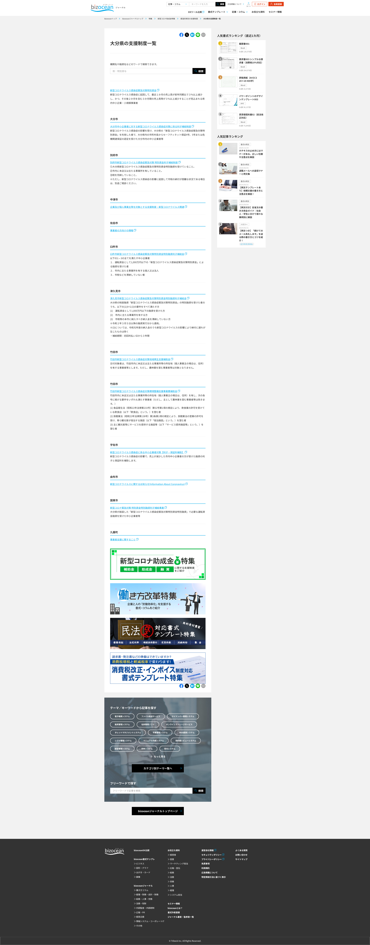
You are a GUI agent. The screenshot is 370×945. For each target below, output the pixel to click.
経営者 (173, 854)
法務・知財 (141, 903)
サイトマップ (241, 859)
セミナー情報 (275, 11)
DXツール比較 (195, 11)
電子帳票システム (122, 716)
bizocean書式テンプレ (144, 859)
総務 (172, 872)
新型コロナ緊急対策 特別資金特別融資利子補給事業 (137, 507)
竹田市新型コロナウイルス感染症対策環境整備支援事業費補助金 (143, 391)
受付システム (169, 748)
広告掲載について (235, 4)
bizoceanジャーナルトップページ (158, 811)
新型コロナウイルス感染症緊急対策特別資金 (133, 90)
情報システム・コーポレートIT (150, 921)
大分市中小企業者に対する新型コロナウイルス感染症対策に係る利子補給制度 (150, 126)
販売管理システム (122, 724)
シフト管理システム (123, 740)
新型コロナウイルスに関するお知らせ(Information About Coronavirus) (147, 484)
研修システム (147, 748)
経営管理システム (122, 748)
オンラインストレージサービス (179, 724)
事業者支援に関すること (123, 539)
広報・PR (140, 912)
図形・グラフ (142, 867)
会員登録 (278, 4)
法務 (172, 877)
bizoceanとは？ (175, 908)
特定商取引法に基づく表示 (213, 877)
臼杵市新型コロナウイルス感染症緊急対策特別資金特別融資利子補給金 (147, 254)
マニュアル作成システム (153, 740)
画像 (138, 876)
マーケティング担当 (179, 863)
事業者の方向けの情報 (121, 230)
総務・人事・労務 (144, 898)
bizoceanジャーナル (143, 885)
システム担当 (176, 894)
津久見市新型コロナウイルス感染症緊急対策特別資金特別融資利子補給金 (148, 298)
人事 (172, 885)
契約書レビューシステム (185, 740)
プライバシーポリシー (211, 859)
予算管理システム (160, 732)
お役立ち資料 (258, 11)
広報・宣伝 (175, 868)
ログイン (261, 4)
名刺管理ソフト (148, 724)
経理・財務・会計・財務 (147, 894)
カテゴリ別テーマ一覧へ (158, 768)
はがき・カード (143, 872)
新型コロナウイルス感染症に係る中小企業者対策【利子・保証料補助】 (147, 452)
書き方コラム (142, 890)
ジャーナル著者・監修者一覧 (181, 916)
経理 (172, 890)
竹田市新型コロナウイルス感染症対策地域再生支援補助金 (140, 359)
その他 (139, 925)
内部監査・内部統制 (145, 907)
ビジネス (140, 863)
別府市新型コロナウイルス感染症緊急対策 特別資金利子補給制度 (144, 162)
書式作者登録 (174, 912)
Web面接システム (187, 732)
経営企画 (140, 916)
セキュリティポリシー (211, 854)
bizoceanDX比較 (141, 850)
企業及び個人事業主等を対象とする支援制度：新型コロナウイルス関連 (147, 207)
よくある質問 (241, 850)
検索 (222, 4)
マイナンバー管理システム (183, 716)
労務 (172, 881)
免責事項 (205, 863)
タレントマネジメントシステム (128, 732)
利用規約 (205, 868)
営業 (172, 859)
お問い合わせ (241, 854)
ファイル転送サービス (150, 716)
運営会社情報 (207, 850)
